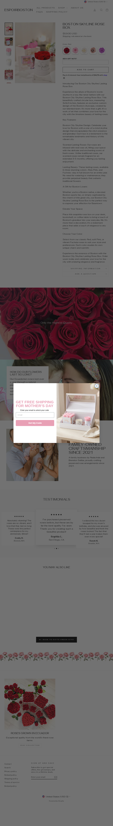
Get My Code (35, 423)
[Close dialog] (97, 386)
